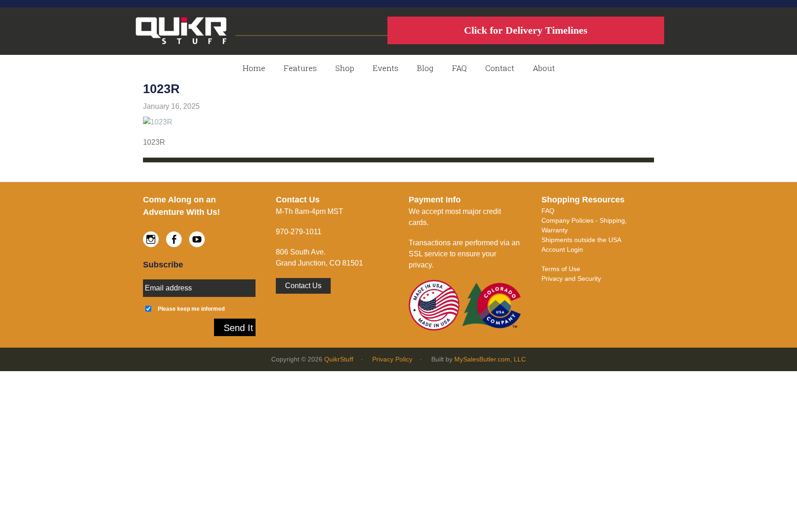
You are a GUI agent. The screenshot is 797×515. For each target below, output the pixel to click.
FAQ (547, 210)
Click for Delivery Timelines (526, 30)
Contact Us (303, 286)
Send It (238, 328)
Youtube (197, 239)
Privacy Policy (392, 359)
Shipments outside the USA (581, 239)
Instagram (151, 239)
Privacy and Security (571, 278)
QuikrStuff (338, 359)
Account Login (562, 249)
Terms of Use (560, 268)
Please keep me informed (191, 309)
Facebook (174, 239)
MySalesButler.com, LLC (490, 359)
